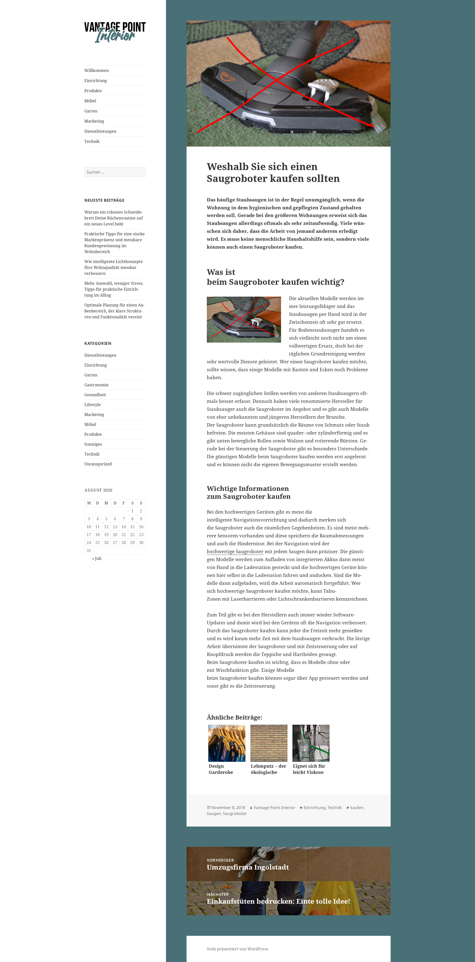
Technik (91, 141)
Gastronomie (96, 385)
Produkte (93, 90)
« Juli (96, 558)
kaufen (356, 807)
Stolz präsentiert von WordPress (237, 949)
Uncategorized (98, 464)
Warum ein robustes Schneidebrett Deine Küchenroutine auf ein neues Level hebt (113, 218)
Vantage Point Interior (274, 807)
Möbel (90, 101)
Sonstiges (93, 444)
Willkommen (96, 70)
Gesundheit (95, 394)
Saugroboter (235, 813)
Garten (90, 111)
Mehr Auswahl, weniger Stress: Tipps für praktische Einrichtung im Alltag (113, 289)
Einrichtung (95, 80)
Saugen (214, 813)
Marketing (94, 121)
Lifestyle (92, 404)
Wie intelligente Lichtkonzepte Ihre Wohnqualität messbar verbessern (113, 267)
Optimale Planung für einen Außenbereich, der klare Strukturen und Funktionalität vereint (114, 311)
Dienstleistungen (100, 131)
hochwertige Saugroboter (235, 551)
